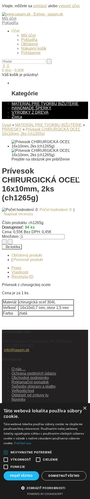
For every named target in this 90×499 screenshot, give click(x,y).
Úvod (6, 125)
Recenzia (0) (22, 276)
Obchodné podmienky (30, 378)
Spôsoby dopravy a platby (34, 386)
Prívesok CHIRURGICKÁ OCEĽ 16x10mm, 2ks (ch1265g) (41, 131)
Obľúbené (29, 44)
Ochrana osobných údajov (34, 373)
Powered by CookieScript (45, 494)
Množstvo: (10, 236)
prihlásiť (40, 6)
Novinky (18, 399)
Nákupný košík (33, 48)
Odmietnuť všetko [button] (63, 476)
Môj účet (28, 35)
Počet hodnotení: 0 (56, 210)
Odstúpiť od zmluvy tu (30, 395)
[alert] (45, 451)
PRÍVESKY (12, 129)
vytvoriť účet (69, 6)
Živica (17, 117)
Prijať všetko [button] (21, 476)
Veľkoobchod (23, 391)
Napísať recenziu (18, 214)
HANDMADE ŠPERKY (31, 108)
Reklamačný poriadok (30, 382)
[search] (49, 61)
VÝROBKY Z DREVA (30, 112)
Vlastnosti (20, 272)
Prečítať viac (22, 443)
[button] (45, 487)
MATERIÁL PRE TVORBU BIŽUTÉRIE (45, 104)
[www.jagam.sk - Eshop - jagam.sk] (32, 14)
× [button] (84, 408)
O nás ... (18, 369)
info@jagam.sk (16, 350)
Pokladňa (29, 40)
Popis (16, 268)
